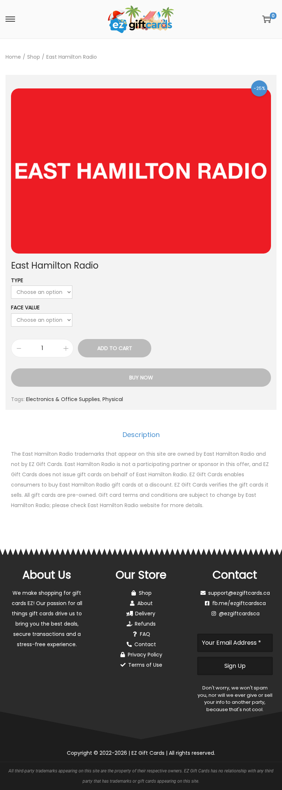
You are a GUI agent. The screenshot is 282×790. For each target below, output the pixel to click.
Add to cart (114, 348)
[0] (266, 19)
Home (13, 57)
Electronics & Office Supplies (63, 399)
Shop (33, 57)
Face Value (25, 307)
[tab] (141, 435)
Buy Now (141, 377)
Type (17, 280)
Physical (112, 399)
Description (141, 434)
